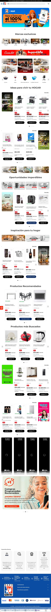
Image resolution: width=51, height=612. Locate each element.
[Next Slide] (48, 110)
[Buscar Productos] (8, 3)
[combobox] (26, 4)
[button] (29, 126)
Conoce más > (7, 579)
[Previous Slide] (14, 110)
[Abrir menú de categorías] (1, 4)
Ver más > (46, 92)
